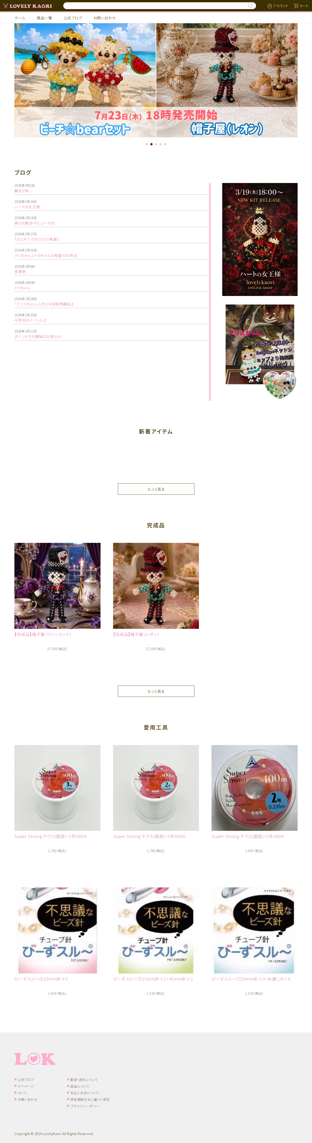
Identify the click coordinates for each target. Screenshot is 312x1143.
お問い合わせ (104, 18)
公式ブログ (73, 18)
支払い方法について (85, 1093)
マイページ (26, 1086)
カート (22, 1093)
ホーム (19, 18)
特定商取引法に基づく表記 (90, 1099)
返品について (80, 1086)
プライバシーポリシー (85, 1106)
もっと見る (156, 489)
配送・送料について (84, 1079)
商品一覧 (44, 18)
